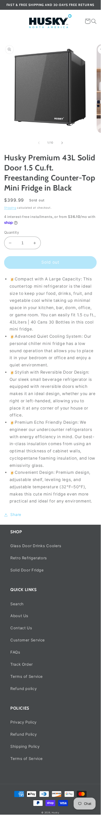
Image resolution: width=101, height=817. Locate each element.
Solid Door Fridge (27, 570)
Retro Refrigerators (28, 558)
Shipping (10, 207)
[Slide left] (38, 142)
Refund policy (23, 688)
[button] (94, 21)
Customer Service (27, 640)
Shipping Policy (25, 746)
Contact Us (21, 628)
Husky (55, 812)
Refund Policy (23, 734)
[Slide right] (62, 142)
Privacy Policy (23, 722)
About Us (19, 616)
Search (17, 604)
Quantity (11, 232)
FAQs (15, 652)
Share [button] (15, 514)
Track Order (21, 664)
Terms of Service (26, 676)
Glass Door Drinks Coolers (35, 546)
